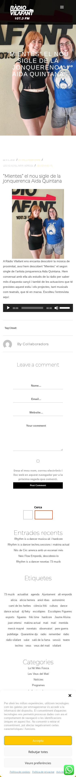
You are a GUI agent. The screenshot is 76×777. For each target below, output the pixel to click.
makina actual (32, 622)
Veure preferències (38, 763)
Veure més (36, 90)
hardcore (47, 617)
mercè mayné (16, 628)
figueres (21, 617)
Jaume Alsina (62, 617)
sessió (56, 639)
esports (10, 617)
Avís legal (61, 772)
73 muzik (9, 594)
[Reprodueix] (8, 308)
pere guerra (61, 628)
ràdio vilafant (13, 639)
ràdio (66, 634)
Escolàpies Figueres (60, 611)
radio (43, 634)
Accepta (38, 741)
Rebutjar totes (38, 752)
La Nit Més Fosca (38, 668)
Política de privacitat (43, 772)
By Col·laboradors (29, 160)
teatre (66, 639)
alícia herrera (27, 600)
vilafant (56, 645)
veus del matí (42, 645)
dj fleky (26, 611)
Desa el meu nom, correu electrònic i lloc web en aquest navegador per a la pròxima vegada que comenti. (38, 475)
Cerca (38, 507)
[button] (70, 695)
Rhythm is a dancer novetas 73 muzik (38, 561)
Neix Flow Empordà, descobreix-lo (38, 555)
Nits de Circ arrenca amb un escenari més (38, 550)
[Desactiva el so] (56, 308)
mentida (63, 622)
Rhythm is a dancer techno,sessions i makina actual (38, 544)
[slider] (65, 307)
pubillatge (12, 634)
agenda (35, 594)
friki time (34, 617)
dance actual (11, 611)
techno (19, 645)
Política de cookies (20, 772)
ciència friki (40, 605)
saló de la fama (41, 639)
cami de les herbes (20, 605)
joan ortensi (14, 622)
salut (26, 639)
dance (63, 605)
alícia (14, 600)
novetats (32, 628)
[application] (38, 308)
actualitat (22, 594)
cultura (54, 605)
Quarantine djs (29, 634)
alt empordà (65, 594)
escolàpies (39, 611)
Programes (38, 685)
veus (28, 645)
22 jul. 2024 (9, 160)
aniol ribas (43, 600)
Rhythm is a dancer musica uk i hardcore (38, 538)
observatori (45, 628)
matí (53, 622)
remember (55, 634)
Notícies (29, 165)
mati (45, 622)
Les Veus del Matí (13, 165)
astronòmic (58, 600)
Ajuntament (48, 594)
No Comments (44, 165)
